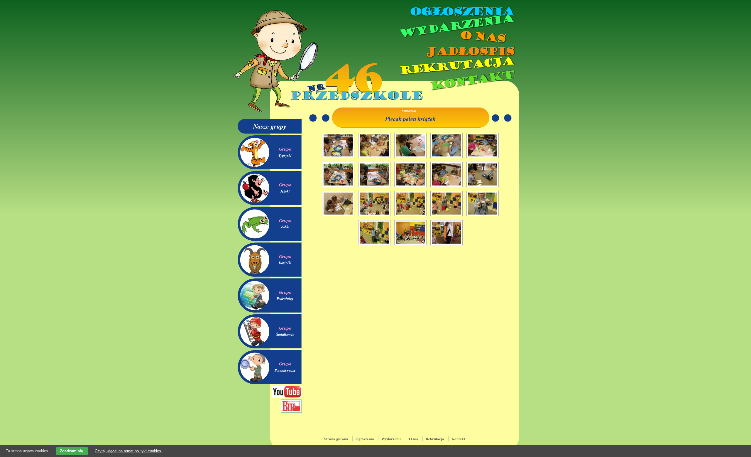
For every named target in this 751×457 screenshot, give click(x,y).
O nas (482, 37)
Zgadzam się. (72, 451)
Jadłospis (469, 51)
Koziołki (285, 262)
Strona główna (336, 438)
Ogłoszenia (461, 11)
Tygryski (285, 155)
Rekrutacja (456, 65)
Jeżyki (285, 191)
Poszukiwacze (285, 370)
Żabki (285, 227)
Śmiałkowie (285, 334)
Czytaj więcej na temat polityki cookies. (128, 451)
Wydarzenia (456, 26)
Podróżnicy (285, 298)
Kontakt (471, 80)
